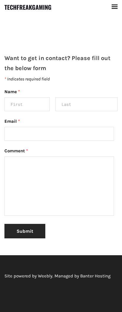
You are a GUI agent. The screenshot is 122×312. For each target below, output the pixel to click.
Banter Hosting (95, 276)
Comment (16, 150)
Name (12, 91)
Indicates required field (27, 79)
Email (12, 121)
